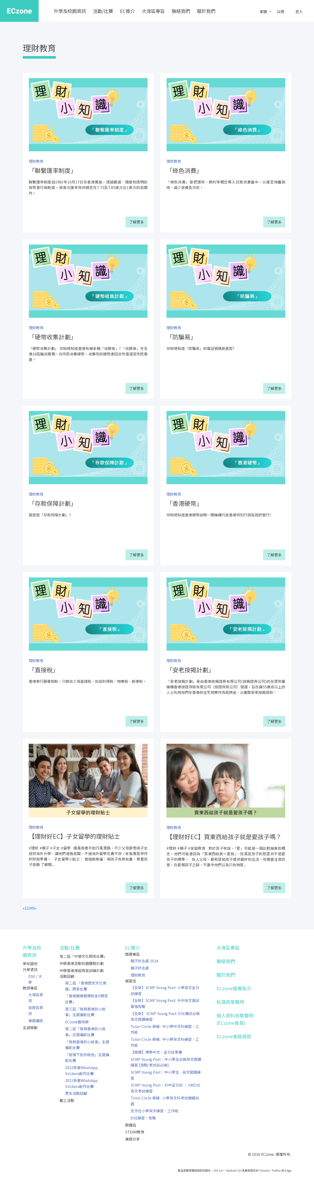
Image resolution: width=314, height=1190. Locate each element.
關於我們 (206, 11)
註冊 (280, 11)
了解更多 (136, 222)
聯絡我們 (181, 11)
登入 (299, 11)
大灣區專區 (153, 11)
